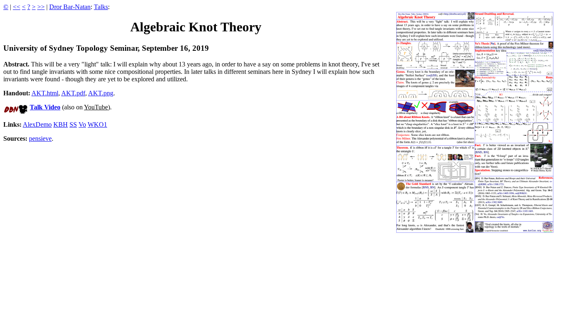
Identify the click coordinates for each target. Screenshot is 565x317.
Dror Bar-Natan (70, 6)
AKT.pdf (73, 93)
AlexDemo (37, 124)
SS (73, 124)
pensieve (40, 138)
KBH (60, 124)
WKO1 (97, 124)
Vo (82, 124)
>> (41, 6)
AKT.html (44, 93)
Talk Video (45, 107)
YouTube (96, 107)
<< (16, 6)
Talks (101, 6)
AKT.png (100, 93)
